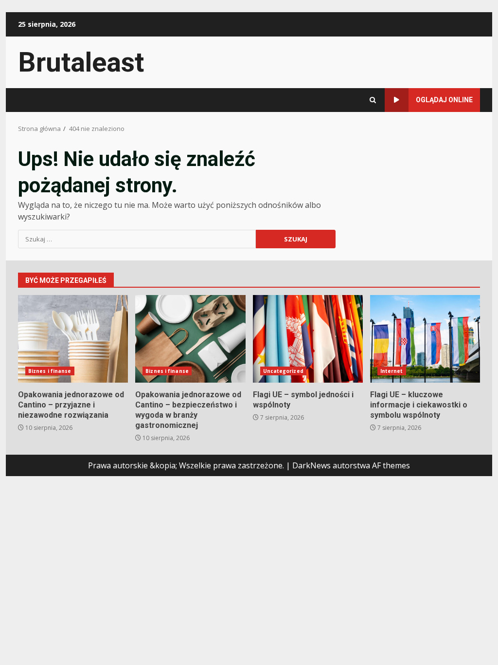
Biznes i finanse (49, 371)
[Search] (373, 100)
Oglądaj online (444, 100)
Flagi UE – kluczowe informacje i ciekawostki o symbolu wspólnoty (425, 339)
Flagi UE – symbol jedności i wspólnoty (308, 339)
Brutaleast (81, 62)
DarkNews (311, 465)
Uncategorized (283, 371)
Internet (391, 371)
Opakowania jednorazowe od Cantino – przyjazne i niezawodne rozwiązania (73, 339)
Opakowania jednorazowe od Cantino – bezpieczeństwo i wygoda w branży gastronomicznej (190, 339)
